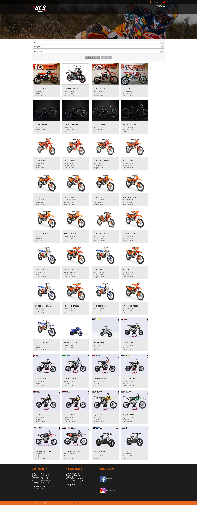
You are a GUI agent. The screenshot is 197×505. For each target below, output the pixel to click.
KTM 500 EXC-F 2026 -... (43, 342)
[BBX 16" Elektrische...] (75, 110)
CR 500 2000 (127, 88)
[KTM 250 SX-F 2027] (134, 182)
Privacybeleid (77, 503)
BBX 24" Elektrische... (130, 125)
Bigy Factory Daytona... (72, 451)
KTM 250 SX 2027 (70, 197)
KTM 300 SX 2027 (99, 197)
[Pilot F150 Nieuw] (105, 364)
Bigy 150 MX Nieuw (130, 415)
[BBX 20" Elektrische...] (105, 110)
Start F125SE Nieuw (71, 415)
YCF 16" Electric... (129, 451)
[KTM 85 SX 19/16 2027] (134, 146)
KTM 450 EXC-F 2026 (71, 306)
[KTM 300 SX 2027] (105, 182)
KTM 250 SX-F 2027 (130, 197)
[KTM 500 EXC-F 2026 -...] (46, 328)
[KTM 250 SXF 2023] (46, 74)
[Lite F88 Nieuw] (134, 328)
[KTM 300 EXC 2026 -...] (105, 219)
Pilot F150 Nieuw (99, 379)
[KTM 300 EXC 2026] (134, 219)
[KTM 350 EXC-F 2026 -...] (46, 291)
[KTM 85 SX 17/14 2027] (105, 146)
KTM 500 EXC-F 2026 (130, 306)
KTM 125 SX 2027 (41, 197)
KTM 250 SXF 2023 (41, 88)
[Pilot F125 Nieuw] (75, 364)
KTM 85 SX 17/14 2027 (101, 161)
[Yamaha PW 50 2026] (75, 328)
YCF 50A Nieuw (98, 342)
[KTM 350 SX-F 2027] (46, 219)
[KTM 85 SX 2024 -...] (105, 74)
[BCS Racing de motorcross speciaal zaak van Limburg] (36, 6)
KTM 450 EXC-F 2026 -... (101, 306)
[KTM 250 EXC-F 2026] (75, 255)
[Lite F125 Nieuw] (46, 364)
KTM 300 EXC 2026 (129, 233)
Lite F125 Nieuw (40, 379)
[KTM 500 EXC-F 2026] (134, 291)
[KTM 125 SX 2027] (46, 182)
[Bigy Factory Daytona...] (75, 436)
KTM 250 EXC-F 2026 (71, 270)
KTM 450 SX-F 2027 (71, 233)
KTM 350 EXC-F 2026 (130, 270)
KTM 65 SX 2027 (70, 161)
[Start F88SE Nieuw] (134, 364)
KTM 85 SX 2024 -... (100, 88)
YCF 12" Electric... (99, 451)
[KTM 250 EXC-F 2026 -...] (105, 255)
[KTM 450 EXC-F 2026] (75, 291)
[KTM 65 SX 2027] (75, 146)
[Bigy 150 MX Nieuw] (134, 400)
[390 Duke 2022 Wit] (75, 74)
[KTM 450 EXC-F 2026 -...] (105, 291)
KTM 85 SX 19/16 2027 (131, 161)
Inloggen (155, 2)
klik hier (78, 485)
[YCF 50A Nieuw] (105, 328)
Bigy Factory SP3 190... (43, 451)
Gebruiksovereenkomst (62, 503)
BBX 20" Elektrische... (100, 125)
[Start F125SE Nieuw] (75, 400)
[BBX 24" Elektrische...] (134, 110)
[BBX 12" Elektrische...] (46, 110)
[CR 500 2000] (134, 74)
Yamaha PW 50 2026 (71, 342)
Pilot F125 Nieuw (70, 379)
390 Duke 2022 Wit (71, 88)
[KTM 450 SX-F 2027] (75, 219)
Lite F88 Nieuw (128, 342)
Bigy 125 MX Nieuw (100, 415)
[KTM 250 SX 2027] (75, 182)
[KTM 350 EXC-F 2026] (134, 255)
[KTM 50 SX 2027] (46, 146)
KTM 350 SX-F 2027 (42, 233)
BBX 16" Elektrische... (71, 125)
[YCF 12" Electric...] (105, 436)
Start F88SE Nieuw (129, 379)
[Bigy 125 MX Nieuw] (105, 400)
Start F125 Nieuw (41, 415)
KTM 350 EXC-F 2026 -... (43, 306)
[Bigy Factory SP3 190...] (46, 436)
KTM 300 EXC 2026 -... (101, 233)
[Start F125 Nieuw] (46, 400)
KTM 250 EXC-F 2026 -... (101, 270)
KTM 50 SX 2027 (41, 161)
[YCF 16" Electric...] (134, 436)
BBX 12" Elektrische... (42, 125)
